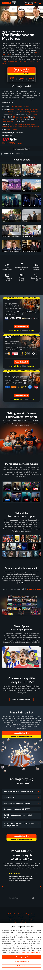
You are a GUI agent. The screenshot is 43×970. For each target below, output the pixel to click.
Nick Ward (26, 124)
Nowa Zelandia (11, 130)
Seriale (21, 9)
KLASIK (5, 143)
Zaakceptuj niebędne (21, 961)
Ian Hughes (34, 109)
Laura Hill (13, 127)
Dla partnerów (14, 920)
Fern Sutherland (33, 115)
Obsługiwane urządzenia (26, 917)
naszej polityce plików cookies (29, 952)
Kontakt (31, 920)
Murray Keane (15, 109)
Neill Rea (12, 115)
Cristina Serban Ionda (20, 117)
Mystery (27, 106)
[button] (2, 887)
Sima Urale (22, 112)
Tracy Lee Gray (7, 121)
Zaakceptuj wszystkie (22, 957)
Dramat (20, 106)
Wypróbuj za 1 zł (21, 733)
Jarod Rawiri (18, 119)
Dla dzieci (30, 9)
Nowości (21, 914)
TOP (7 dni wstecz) (15, 143)
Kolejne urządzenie (34, 589)
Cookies (24, 920)
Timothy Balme (16, 124)
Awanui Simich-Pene (9, 112)
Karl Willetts (22, 127)
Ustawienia (21, 966)
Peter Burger (25, 109)
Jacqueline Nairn (32, 112)
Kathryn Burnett (33, 127)
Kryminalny (13, 106)
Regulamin (12, 917)
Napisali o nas (31, 914)
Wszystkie (5, 9)
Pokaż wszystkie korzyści (21, 699)
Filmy (14, 9)
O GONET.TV (11, 914)
